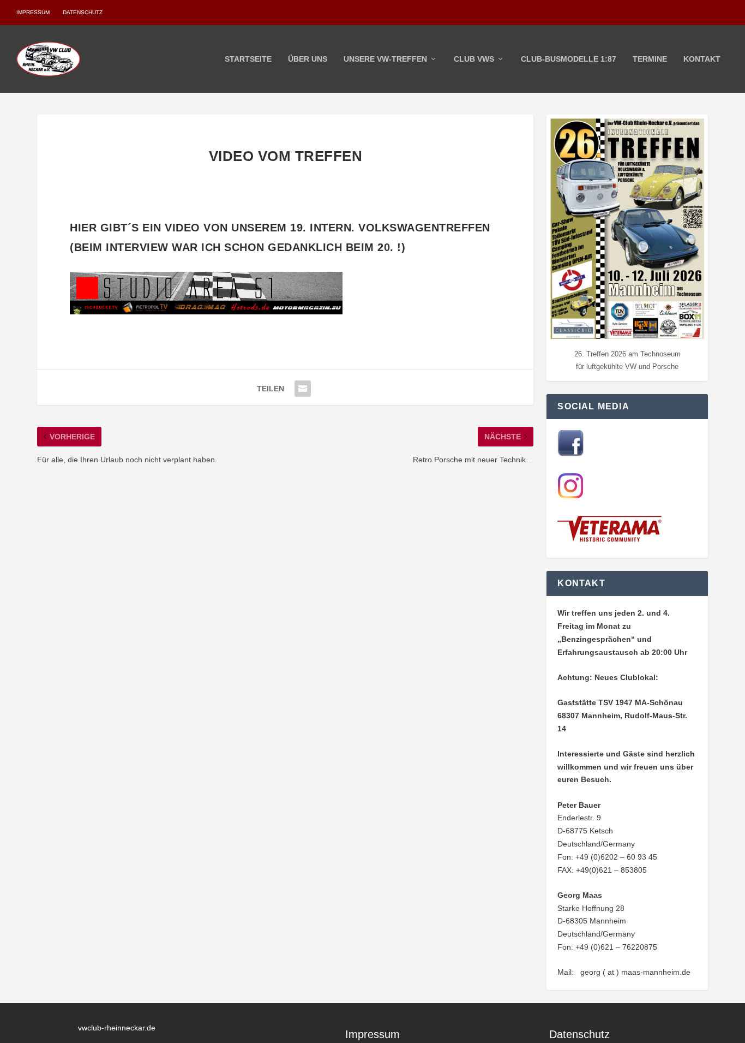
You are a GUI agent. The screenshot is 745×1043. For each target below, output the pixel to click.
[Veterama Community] (611, 539)
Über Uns (307, 59)
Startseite (248, 59)
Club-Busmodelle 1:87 (568, 59)
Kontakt (701, 59)
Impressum (33, 12)
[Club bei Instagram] (570, 496)
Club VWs (474, 59)
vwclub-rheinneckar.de (116, 1027)
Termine (650, 59)
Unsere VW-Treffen (385, 59)
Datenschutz (83, 12)
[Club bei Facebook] (570, 453)
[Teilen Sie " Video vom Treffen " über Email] (303, 389)
